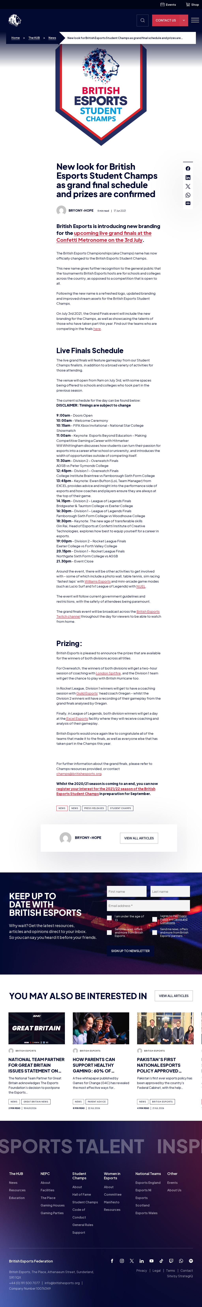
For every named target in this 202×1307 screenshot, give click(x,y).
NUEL (140, 586)
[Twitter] (132, 1261)
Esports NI (143, 1190)
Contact (186, 1271)
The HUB (34, 37)
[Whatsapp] (181, 1261)
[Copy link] (188, 203)
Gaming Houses (53, 1205)
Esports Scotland (143, 1201)
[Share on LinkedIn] (188, 177)
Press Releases (94, 808)
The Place (48, 1198)
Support (78, 1232)
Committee (113, 1194)
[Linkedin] (142, 1261)
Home (15, 37)
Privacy (141, 1271)
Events (171, 4)
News (52, 37)
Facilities (47, 1190)
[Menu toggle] (193, 20)
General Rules (82, 1225)
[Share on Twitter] (188, 186)
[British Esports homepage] (15, 20)
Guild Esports (87, 693)
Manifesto (112, 1202)
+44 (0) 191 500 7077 (24, 1283)
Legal (156, 1271)
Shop (195, 4)
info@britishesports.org (62, 1283)
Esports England (148, 1183)
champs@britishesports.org (78, 773)
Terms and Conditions (173, 920)
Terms (170, 1271)
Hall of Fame (81, 1194)
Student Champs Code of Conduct (85, 1209)
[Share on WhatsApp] (188, 195)
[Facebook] (112, 1261)
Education (17, 1198)
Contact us (166, 20)
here (97, 328)
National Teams (148, 1173)
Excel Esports (77, 718)
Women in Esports (112, 1175)
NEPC (45, 1173)
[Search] (143, 20)
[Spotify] (191, 1261)
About (45, 1183)
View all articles (139, 838)
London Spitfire (108, 673)
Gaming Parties (52, 1213)
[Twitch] (171, 1261)
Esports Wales (147, 1213)
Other (172, 1173)
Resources (17, 1190)
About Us (174, 1190)
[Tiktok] (161, 1261)
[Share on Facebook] (188, 168)
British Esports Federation (31, 1261)
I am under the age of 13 (129, 918)
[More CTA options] (184, 20)
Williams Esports (98, 581)
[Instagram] (122, 1261)
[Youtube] (151, 1261)
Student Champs (120, 808)
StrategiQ (185, 1276)
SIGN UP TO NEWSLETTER (130, 951)
